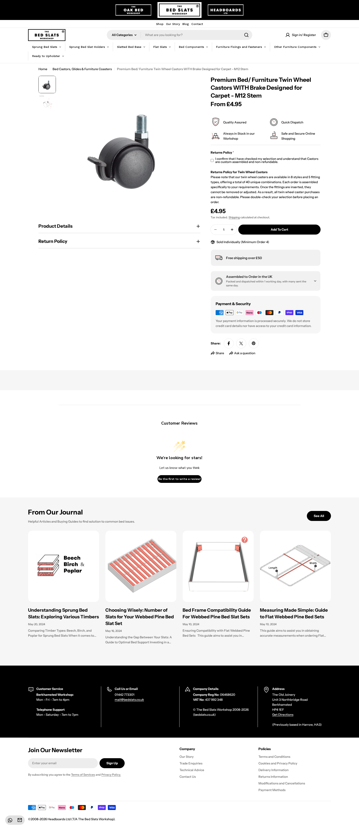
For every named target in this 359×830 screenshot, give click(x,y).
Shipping (234, 217)
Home (42, 69)
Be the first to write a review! (179, 479)
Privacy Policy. (111, 775)
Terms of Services (83, 775)
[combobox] (179, 35)
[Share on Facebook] (229, 343)
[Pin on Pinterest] (254, 343)
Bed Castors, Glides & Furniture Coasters (82, 69)
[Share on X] (241, 343)
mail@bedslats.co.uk (129, 700)
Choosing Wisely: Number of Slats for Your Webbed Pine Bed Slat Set (139, 616)
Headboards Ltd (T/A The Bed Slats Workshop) (81, 819)
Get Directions (282, 715)
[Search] (246, 34)
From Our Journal (55, 512)
